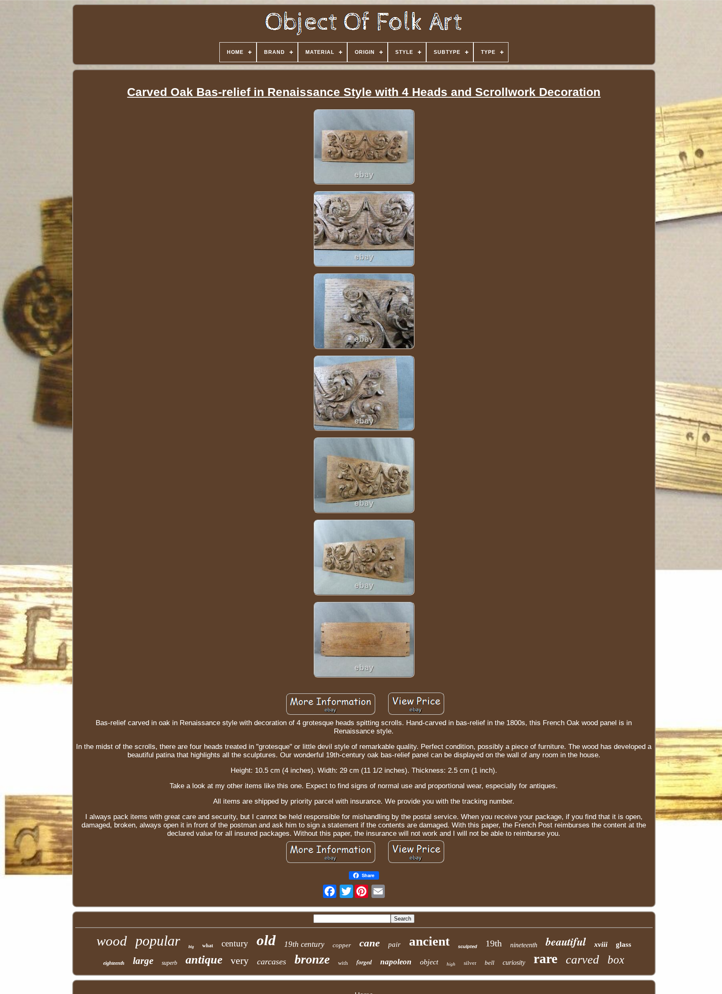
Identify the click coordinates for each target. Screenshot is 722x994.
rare (545, 958)
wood (112, 940)
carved (582, 959)
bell (489, 962)
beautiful (566, 941)
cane (369, 942)
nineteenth (523, 944)
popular (157, 940)
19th (494, 943)
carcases (271, 961)
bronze (312, 959)
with (343, 963)
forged (364, 962)
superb (169, 963)
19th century (304, 944)
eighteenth (114, 963)
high (451, 963)
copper (342, 945)
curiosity (514, 962)
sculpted (467, 946)
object (429, 962)
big (191, 946)
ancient (429, 941)
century (234, 943)
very (240, 960)
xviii (601, 944)
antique (204, 959)
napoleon (396, 961)
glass (623, 944)
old (266, 940)
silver (470, 963)
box (616, 960)
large (143, 961)
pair (394, 944)
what (207, 945)
